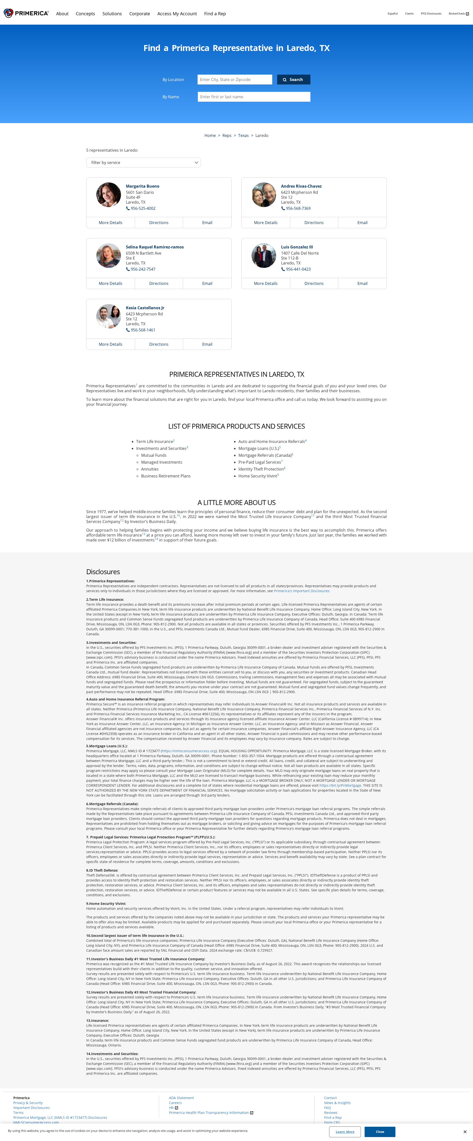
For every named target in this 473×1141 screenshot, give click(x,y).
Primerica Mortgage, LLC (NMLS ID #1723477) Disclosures (60, 1117)
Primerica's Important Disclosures (302, 590)
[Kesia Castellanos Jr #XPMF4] (108, 316)
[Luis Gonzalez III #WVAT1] (264, 255)
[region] (236, 1132)
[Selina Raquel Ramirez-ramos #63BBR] (108, 255)
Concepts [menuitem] (85, 13)
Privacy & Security (28, 1102)
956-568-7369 (298, 208)
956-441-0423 (298, 269)
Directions (159, 222)
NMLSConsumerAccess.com (36, 1122)
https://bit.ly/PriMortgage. (341, 785)
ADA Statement (181, 1097)
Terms (18, 1112)
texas (243, 135)
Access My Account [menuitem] (177, 13)
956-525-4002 (143, 208)
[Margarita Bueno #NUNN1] (108, 194)
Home (210, 135)
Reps (227, 135)
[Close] (465, 1131)
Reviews (331, 1112)
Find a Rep (333, 1117)
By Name (171, 96)
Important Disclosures (31, 1107)
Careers (175, 1102)
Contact (330, 1097)
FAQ (327, 1107)
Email (207, 222)
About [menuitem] (62, 13)
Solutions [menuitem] (112, 13)
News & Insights (337, 1102)
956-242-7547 (143, 269)
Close (380, 1131)
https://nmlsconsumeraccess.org (189, 751)
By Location (173, 79)
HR (172, 1107)
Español (393, 13)
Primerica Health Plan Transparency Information (209, 1112)
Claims (409, 13)
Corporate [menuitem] (139, 13)
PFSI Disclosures (431, 13)
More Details (110, 222)
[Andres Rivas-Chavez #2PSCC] (264, 194)
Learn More (345, 1131)
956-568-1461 (143, 330)
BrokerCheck (457, 13)
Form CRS (332, 1122)
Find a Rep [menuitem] (215, 13)
